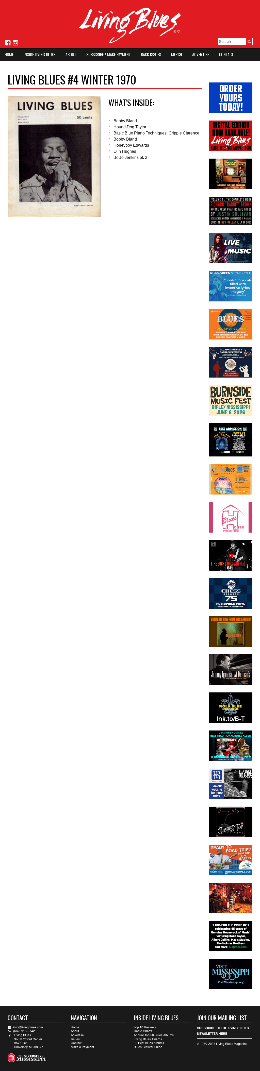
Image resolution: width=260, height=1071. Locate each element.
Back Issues (151, 55)
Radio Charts (143, 1031)
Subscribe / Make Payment (108, 55)
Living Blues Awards (148, 1039)
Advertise (200, 55)
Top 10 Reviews (145, 1027)
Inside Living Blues (39, 55)
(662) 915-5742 (24, 1031)
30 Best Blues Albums (149, 1043)
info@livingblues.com (28, 1027)
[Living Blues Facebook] (7, 42)
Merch (176, 55)
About (71, 55)
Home (9, 55)
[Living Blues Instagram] (15, 42)
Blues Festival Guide (148, 1047)
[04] (54, 156)
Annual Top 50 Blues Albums (154, 1035)
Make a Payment (82, 1047)
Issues (75, 1039)
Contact (226, 55)
